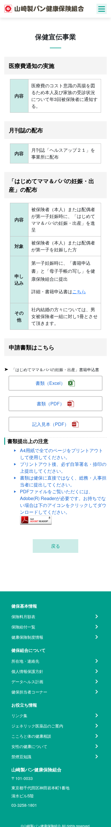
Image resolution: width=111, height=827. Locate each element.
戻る (55, 546)
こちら (79, 291)
